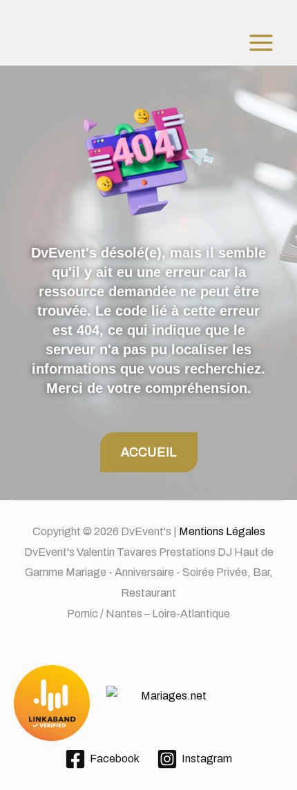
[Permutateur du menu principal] (261, 43)
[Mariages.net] (148, 704)
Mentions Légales (222, 531)
